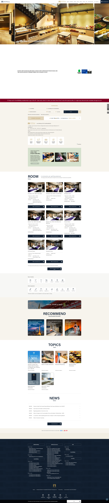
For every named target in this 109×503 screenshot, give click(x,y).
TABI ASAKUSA (68, 449)
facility (75, 1)
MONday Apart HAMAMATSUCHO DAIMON (53, 448)
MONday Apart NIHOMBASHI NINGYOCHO (53, 461)
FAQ (86, 1)
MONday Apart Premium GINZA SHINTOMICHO (54, 460)
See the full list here (54, 423)
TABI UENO (67, 448)
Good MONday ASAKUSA (69, 456)
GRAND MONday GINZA (32, 449)
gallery (81, 1)
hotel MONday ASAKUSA (32, 465)
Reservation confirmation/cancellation (34, 114)
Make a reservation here (36, 206)
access (78, 1)
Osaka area (48, 475)
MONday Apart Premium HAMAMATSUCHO (53, 457)
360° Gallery (73, 201)
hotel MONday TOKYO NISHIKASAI (34, 464)
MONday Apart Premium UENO (52, 456)
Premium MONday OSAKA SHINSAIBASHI (53, 478)
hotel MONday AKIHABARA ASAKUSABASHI (35, 466)
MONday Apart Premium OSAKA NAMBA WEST (54, 477)
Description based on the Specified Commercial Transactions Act (47, 489)
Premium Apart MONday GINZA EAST (53, 462)
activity (84, 1)
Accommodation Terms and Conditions (70, 489)
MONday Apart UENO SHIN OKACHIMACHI (53, 449)
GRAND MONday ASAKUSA (34, 452)
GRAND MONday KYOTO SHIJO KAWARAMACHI (36, 456)
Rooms (68, 1)
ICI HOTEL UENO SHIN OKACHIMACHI (71, 462)
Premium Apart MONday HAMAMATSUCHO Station (55, 463)
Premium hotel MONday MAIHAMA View (35, 471)
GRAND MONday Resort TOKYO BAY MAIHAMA (36, 448)
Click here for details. (54, 501)
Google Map (30, 127)
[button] (91, 43)
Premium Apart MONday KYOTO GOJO (53, 473)
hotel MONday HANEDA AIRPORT (34, 467)
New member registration (108, 106)
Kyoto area (48, 468)
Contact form (44, 128)
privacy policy (60, 489)
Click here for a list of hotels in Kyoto (54, 269)
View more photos (30, 203)
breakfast (71, 1)
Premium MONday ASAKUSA (51, 466)
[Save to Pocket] (66, 430)
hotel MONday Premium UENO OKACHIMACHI (36, 468)
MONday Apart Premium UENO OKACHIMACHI (54, 455)
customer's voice (90, 1)
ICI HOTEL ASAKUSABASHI (70, 463)
